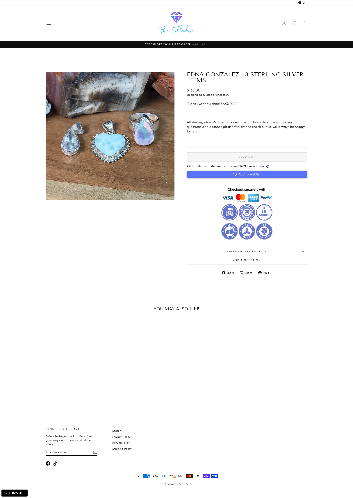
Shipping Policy (122, 448)
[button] (247, 174)
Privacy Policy (121, 436)
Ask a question (247, 260)
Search (116, 430)
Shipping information (247, 251)
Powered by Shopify (176, 484)
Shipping (192, 94)
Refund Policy (121, 442)
